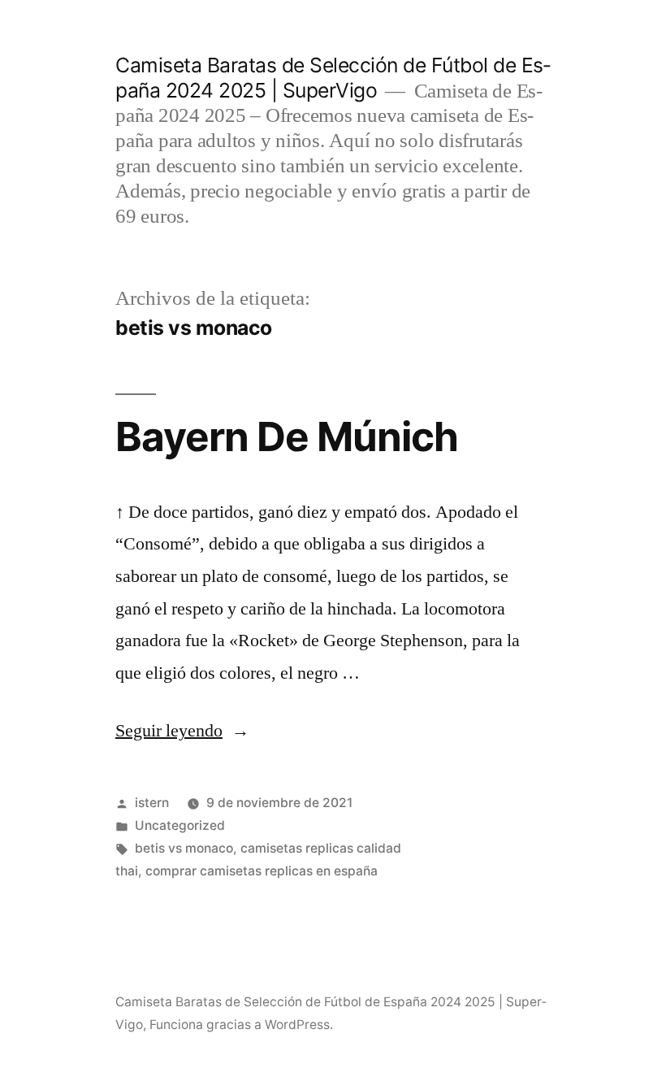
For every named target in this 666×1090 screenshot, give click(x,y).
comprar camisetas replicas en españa (261, 871)
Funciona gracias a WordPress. (241, 1024)
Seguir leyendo (182, 730)
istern (152, 802)
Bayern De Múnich (286, 436)
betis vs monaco (184, 848)
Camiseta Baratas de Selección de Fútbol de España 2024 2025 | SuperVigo (333, 77)
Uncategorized (180, 825)
